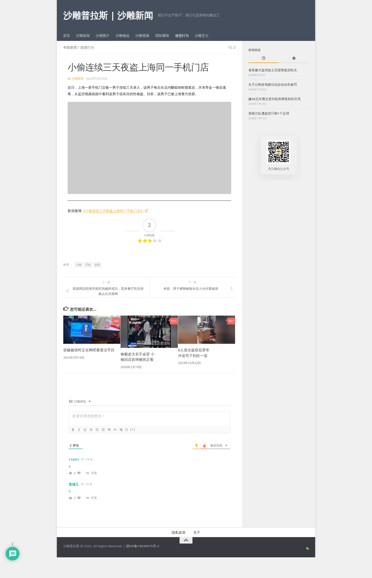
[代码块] (115, 429)
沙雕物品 (122, 35)
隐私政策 (179, 532)
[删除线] (91, 429)
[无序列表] (103, 429)
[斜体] (79, 429)
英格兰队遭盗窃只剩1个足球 (268, 113)
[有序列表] (97, 429)
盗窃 (97, 265)
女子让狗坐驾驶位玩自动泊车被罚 (272, 84)
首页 (66, 35)
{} (126, 429)
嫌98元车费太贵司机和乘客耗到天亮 (274, 99)
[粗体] (73, 429)
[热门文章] (294, 58)
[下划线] (85, 429)
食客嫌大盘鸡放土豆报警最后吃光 (272, 70)
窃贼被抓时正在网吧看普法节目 (89, 349)
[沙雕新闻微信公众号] (307, 548)
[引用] (109, 429)
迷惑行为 (182, 35)
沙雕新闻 (83, 35)
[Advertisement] (278, 251)
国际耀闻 (162, 35)
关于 (196, 532)
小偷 (78, 265)
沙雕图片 (103, 35)
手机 (88, 265)
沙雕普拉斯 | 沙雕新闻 (108, 15)
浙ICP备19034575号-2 (142, 546)
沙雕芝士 (202, 35)
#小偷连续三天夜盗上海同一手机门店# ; (113, 210)
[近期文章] (263, 58)
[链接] (121, 429)
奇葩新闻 (70, 47)
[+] (132, 429)
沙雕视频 (142, 35)
